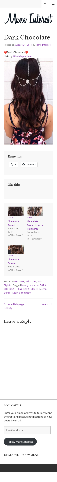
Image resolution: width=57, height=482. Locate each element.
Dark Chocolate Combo (13, 259)
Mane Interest (43, 44)
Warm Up (47, 304)
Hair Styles (30, 281)
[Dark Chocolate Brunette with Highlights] (35, 211)
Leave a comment (21, 292)
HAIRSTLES (29, 288)
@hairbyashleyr (22, 56)
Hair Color (19, 281)
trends (7, 292)
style (43, 288)
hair (20, 288)
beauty (24, 285)
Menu (53, 4)
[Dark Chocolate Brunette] (16, 211)
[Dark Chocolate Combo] (16, 249)
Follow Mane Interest (20, 441)
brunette (34, 285)
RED (38, 288)
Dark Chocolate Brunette (13, 221)
